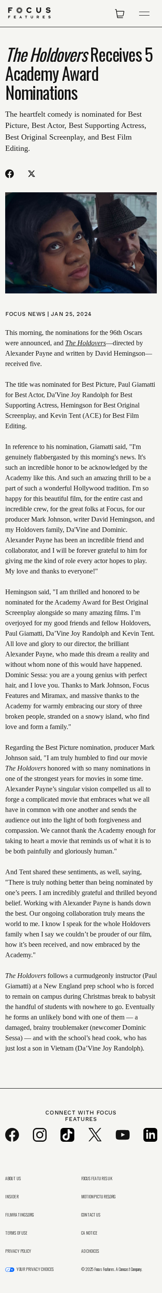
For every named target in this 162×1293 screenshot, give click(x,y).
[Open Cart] (119, 13)
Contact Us (91, 1215)
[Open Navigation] (144, 13)
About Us (13, 1178)
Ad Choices (90, 1251)
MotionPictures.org (98, 1196)
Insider (12, 1196)
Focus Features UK (97, 1178)
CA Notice (89, 1233)
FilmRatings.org (20, 1215)
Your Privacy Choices (35, 1269)
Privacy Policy (18, 1251)
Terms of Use (16, 1233)
